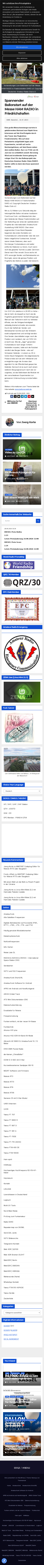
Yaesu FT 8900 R (11, 1120)
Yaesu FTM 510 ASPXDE (14, 1288)
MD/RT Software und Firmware (16, 1071)
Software (20, 1396)
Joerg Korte (29, 422)
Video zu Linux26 (15, 452)
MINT (22, 1443)
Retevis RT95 (9, 1093)
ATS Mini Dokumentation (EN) (16, 1000)
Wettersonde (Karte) (12, 1277)
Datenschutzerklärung (12, 1005)
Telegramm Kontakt (11, 1244)
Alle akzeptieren (22, 47)
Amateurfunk (9, 914)
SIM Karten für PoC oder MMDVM (14, 402)
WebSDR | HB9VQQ (11, 1271)
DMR (7, 1396)
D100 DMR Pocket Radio (13, 1049)
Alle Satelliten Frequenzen (14, 917)
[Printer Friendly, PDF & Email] (33, 96)
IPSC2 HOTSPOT (10, 1335)
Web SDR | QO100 (11, 1249)
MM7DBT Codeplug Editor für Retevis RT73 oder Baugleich (21, 1402)
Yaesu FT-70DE (10, 1136)
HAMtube (7, 1165)
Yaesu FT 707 (9, 1115)
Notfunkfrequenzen (11, 941)
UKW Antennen (10, 1104)
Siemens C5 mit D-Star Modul (15, 1098)
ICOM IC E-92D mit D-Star (14, 1060)
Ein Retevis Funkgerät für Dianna (20, 474)
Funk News (9, 1443)
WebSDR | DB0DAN (12, 1266)
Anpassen (22, 53)
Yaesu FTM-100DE (11, 1153)
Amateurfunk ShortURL (13, 978)
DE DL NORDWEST (11, 1339)
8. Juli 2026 (11, 1382)
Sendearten (8, 966)
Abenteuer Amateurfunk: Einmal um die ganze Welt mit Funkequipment (31, 405)
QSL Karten (8, 947)
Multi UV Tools (10, 1205)
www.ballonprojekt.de (23, 389)
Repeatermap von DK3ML (14, 1227)
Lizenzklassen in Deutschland (15, 1194)
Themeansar (22, 1480)
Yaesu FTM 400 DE (11, 1147)
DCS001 (7, 1326)
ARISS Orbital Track (12, 994)
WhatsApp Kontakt (11, 1282)
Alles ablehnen (22, 58)
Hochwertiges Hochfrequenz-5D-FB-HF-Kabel (17, 1520)
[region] (22, 31)
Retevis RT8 (8, 1087)
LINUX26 (7, 1189)
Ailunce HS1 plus (10, 1030)
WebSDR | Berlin (10, 1260)
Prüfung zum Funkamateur (14, 1216)
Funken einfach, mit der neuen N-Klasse (20, 1021)
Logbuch (7, 1200)
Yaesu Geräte (9, 1293)
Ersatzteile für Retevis (12, 1010)
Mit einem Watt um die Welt (22, 497)
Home (9, 1485)
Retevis (12, 1396)
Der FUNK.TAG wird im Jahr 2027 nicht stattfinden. (21, 1377)
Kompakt (17, 1443)
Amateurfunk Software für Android (18, 983)
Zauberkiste (8, 1298)
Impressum (8, 1178)
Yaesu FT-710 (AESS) (12, 1142)
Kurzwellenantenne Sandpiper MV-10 (18, 1065)
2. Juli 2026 (11, 1429)
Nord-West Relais (10, 1211)
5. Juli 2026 (11, 1405)
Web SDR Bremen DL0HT (14, 1255)
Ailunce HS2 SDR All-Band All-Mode (18, 1036)
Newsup (34, 1478)
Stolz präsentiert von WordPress (15, 1478)
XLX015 (14, 1330)
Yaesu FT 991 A (10, 1131)
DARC (7, 1373)
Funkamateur (15, 1373)
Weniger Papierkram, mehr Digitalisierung (21, 1447)
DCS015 (7, 1330)
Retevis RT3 (8, 1076)
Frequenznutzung (11, 1016)
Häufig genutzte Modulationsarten (17, 931)
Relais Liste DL (9, 952)
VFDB (22, 1373)
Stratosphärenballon (28, 1420)
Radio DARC (8, 1222)
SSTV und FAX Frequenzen (15, 971)
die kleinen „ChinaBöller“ (13, 1054)
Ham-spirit (8, 1159)
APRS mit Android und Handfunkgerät (19, 989)
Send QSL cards (10, 1233)
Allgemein (9, 449)
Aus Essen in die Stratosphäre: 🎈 (15, 1424)
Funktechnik (8, 1027)
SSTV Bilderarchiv (11, 1238)
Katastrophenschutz (12, 936)
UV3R (6, 1109)
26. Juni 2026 (12, 1452)
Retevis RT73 (9, 1082)
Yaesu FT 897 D (10, 1125)
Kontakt (7, 1184)
